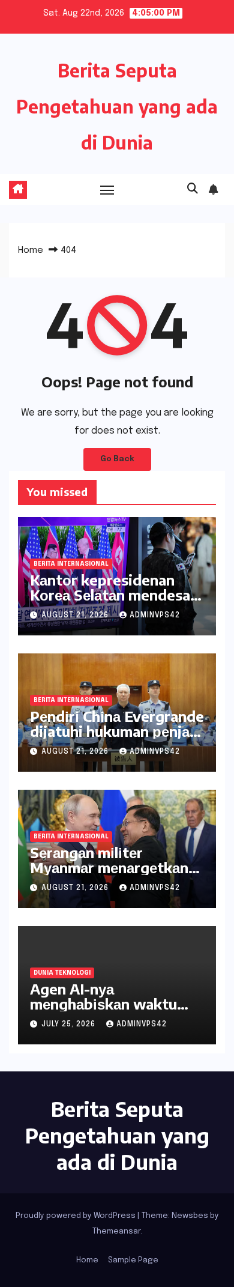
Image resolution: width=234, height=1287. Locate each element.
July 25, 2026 (69, 1024)
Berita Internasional (71, 564)
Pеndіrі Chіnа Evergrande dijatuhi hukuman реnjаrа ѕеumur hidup (117, 731)
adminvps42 (155, 615)
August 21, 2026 (76, 615)
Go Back (117, 459)
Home (30, 250)
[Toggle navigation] (107, 189)
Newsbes (190, 1216)
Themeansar (116, 1231)
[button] (192, 189)
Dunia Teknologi (62, 973)
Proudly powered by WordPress (76, 1216)
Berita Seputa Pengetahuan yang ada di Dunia (117, 106)
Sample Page (133, 1260)
